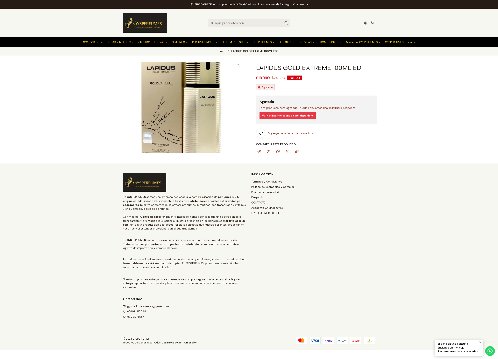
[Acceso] (365, 23)
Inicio (223, 51)
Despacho (257, 197)
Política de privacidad (265, 192)
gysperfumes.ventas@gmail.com (148, 306)
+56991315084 (136, 311)
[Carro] (372, 23)
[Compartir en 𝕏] (268, 151)
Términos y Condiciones (266, 181)
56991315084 (136, 316)
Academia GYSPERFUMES (267, 207)
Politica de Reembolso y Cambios (273, 187)
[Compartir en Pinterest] (287, 151)
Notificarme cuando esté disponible (290, 115)
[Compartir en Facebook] (259, 151)
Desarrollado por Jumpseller (179, 342)
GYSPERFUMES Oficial (265, 213)
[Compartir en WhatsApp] (278, 151)
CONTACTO (258, 202)
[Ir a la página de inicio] (145, 23)
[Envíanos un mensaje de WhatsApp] (490, 351)
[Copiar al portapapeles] (297, 151)
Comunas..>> (300, 4)
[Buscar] (286, 23)
